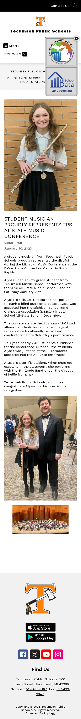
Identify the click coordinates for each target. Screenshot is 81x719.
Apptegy (49, 713)
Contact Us (60, 6)
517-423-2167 (36, 689)
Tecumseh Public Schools (32, 71)
